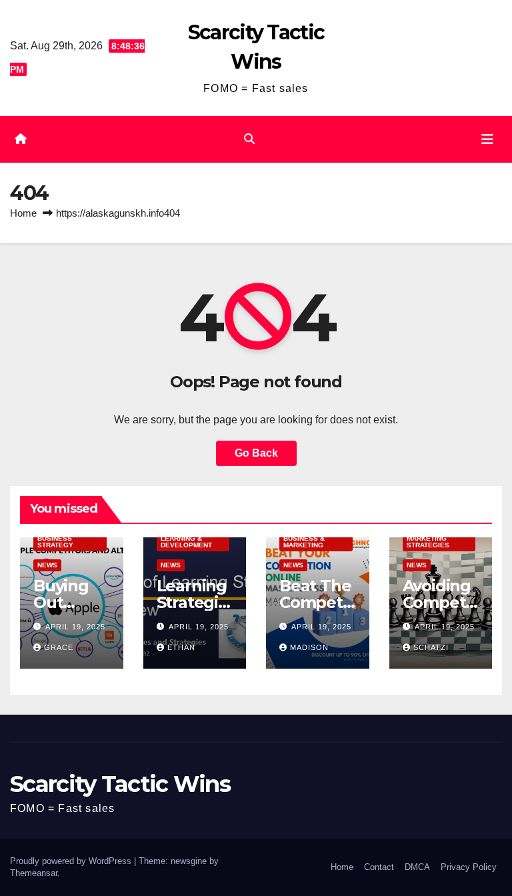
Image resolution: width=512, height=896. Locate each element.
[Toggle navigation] (487, 139)
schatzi (431, 647)
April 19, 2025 (75, 627)
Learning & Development (186, 542)
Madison (309, 647)
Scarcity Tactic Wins (120, 784)
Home (23, 213)
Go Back (256, 453)
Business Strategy (55, 542)
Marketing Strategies (428, 542)
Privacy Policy (469, 867)
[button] (249, 139)
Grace (58, 647)
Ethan (181, 647)
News (47, 565)
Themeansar (33, 873)
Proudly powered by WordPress (72, 861)
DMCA (417, 867)
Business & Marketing (304, 542)
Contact (379, 867)
